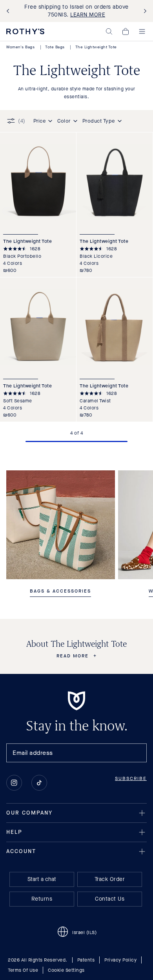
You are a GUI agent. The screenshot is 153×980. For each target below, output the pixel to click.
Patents (86, 960)
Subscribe (131, 778)
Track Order (110, 879)
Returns (42, 899)
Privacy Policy (120, 960)
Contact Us (109, 899)
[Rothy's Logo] (25, 31)
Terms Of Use (23, 970)
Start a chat (41, 879)
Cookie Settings (66, 970)
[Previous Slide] (9, 11)
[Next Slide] (143, 11)
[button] (109, 31)
